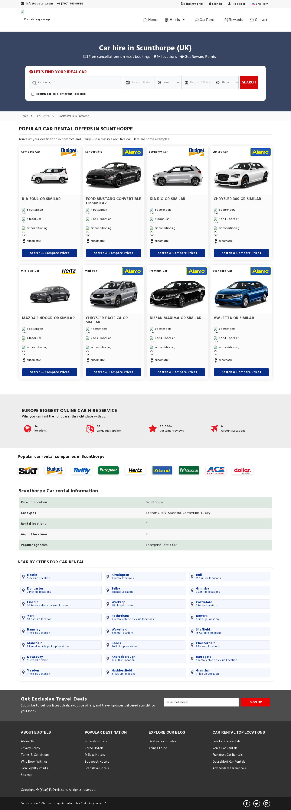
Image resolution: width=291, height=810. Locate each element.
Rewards (235, 20)
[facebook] (246, 803)
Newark (207, 617)
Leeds (124, 645)
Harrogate (216, 658)
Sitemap (26, 775)
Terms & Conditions (35, 754)
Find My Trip (193, 3)
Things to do (158, 748)
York (39, 617)
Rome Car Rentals (225, 748)
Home (152, 20)
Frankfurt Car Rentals (228, 754)
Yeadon (38, 672)
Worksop (123, 604)
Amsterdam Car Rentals (229, 768)
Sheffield (208, 631)
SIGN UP (256, 702)
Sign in (216, 3)
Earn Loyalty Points (34, 768)
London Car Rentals (227, 741)
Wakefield (123, 631)
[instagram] (266, 803)
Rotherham (133, 617)
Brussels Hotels (96, 741)
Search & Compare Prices (49, 253)
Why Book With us (34, 761)
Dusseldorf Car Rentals (229, 761)
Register (238, 3)
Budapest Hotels (97, 761)
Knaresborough (124, 658)
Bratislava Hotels (97, 768)
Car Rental (207, 20)
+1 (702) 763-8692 (70, 3)
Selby (122, 590)
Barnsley (38, 631)
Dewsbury (37, 658)
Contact (260, 20)
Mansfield (48, 645)
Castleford (206, 604)
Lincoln (49, 604)
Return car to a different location (61, 94)
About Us (28, 741)
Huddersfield (123, 672)
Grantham (207, 672)
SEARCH (249, 82)
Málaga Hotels (95, 754)
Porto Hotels (94, 748)
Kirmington (123, 576)
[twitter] (256, 803)
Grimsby (208, 590)
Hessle (38, 576)
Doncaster (39, 590)
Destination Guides (162, 741)
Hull (208, 576)
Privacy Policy (30, 748)
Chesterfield (208, 645)
